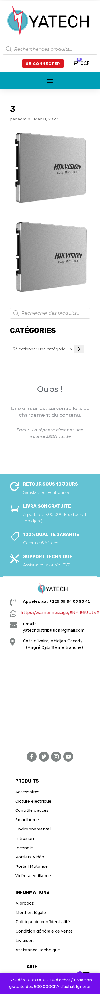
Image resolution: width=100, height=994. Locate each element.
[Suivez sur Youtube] (68, 757)
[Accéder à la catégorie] (79, 349)
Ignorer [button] (83, 986)
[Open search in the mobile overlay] (50, 49)
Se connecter (43, 63)
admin (24, 119)
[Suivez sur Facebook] (32, 757)
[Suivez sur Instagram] (56, 757)
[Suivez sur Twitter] (44, 757)
